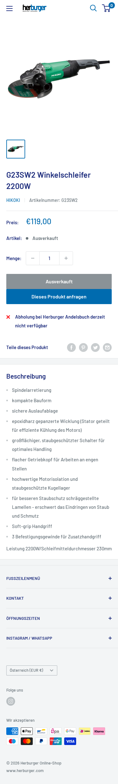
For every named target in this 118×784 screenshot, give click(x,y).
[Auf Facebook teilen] (71, 347)
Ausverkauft (59, 281)
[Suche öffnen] (93, 8)
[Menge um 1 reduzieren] (32, 258)
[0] (106, 8)
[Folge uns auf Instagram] (10, 701)
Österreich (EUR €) (26, 670)
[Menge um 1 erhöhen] (66, 258)
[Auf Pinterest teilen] (83, 347)
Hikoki (13, 200)
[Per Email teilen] (107, 347)
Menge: (13, 258)
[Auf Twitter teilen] (95, 347)
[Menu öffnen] (9, 8)
